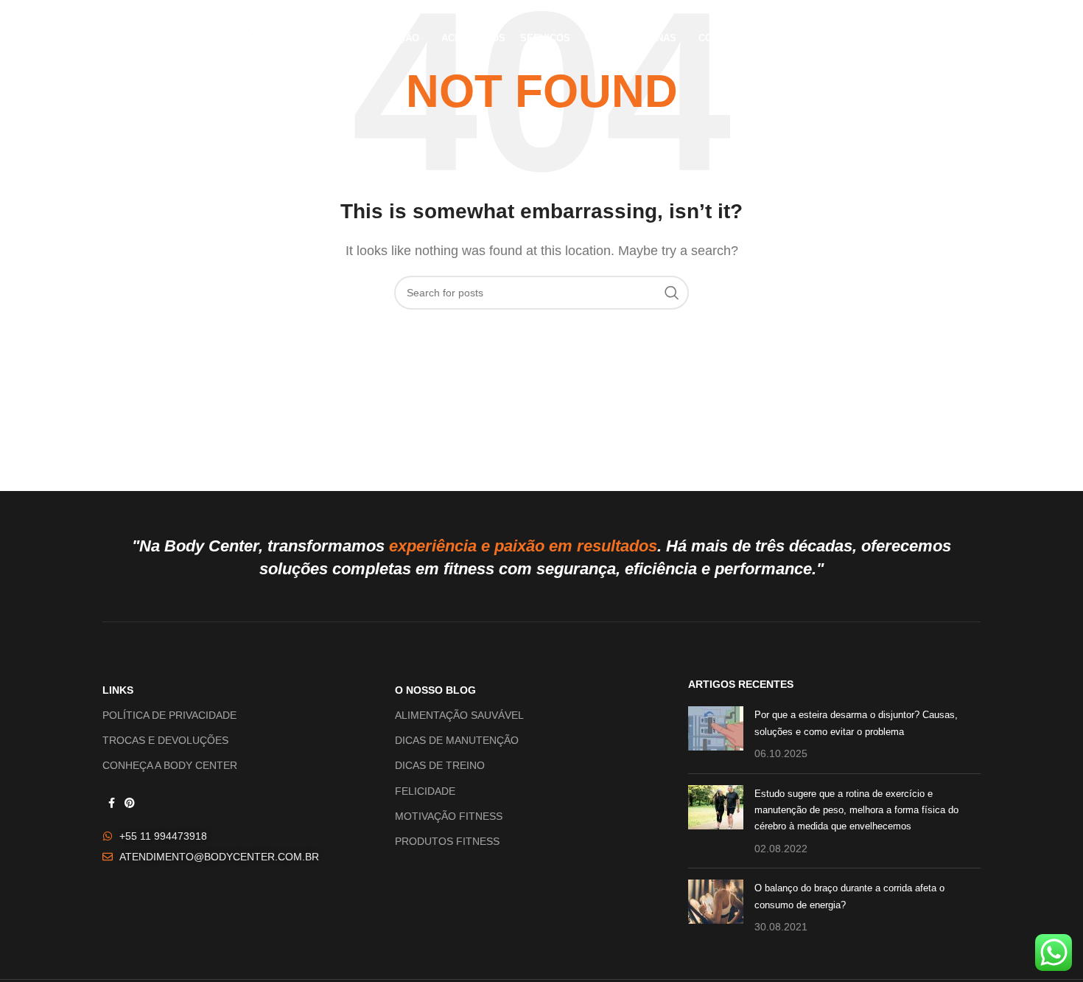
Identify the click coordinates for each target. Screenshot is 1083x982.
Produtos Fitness (447, 841)
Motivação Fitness (448, 816)
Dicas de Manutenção (457, 740)
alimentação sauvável (459, 715)
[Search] (973, 39)
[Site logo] (192, 38)
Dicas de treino (440, 765)
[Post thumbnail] (715, 734)
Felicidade (425, 791)
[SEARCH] (672, 293)
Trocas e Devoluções (165, 740)
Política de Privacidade (169, 715)
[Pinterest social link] (129, 803)
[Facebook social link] (111, 803)
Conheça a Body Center (169, 765)
